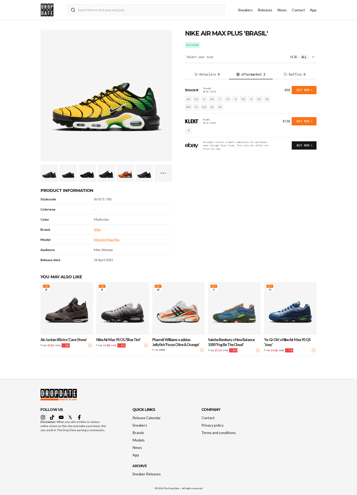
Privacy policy (212, 425)
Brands (138, 432)
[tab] (207, 74)
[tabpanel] (251, 118)
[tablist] (251, 74)
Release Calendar (146, 417)
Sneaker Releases (146, 474)
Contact (298, 10)
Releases (265, 10)
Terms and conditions (218, 432)
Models (138, 440)
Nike (97, 229)
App (313, 10)
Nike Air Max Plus (107, 240)
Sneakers (245, 10)
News (282, 10)
